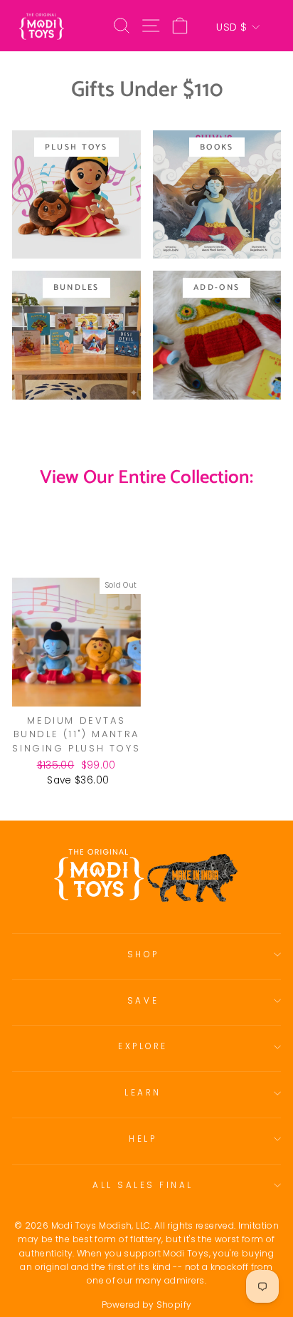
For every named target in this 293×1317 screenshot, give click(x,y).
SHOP (143, 954)
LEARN (142, 1092)
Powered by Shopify (147, 1304)
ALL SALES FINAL (142, 1185)
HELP (142, 1139)
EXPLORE (143, 1046)
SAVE (143, 1000)
